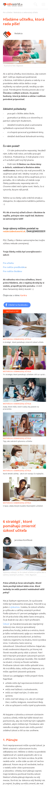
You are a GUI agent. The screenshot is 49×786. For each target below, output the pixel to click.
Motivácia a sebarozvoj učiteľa (26, 12)
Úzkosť (6, 624)
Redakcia (18, 33)
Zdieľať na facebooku (18, 304)
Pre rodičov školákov (12, 271)
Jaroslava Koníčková (23, 540)
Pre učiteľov (7, 12)
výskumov (15, 607)
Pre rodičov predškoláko (14, 267)
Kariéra (23, 295)
